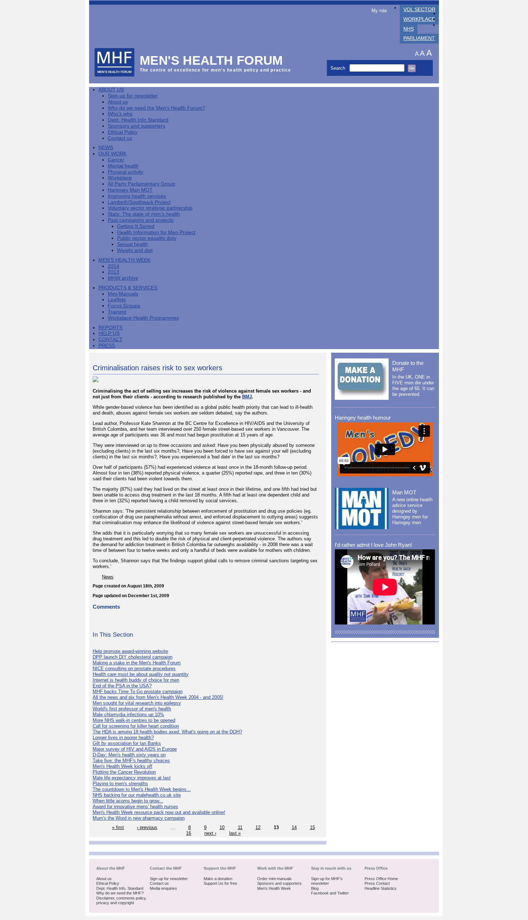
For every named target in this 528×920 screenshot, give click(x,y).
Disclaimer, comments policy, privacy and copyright (121, 900)
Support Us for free (220, 883)
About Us (111, 89)
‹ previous (147, 827)
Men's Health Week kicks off (122, 766)
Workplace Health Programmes (143, 318)
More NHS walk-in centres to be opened (134, 720)
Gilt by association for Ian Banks (127, 743)
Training (117, 312)
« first (118, 827)
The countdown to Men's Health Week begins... (142, 789)
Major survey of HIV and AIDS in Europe (135, 749)
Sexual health (132, 244)
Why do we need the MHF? (120, 893)
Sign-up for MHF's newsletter (327, 881)
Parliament (419, 38)
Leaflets (117, 299)
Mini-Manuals (123, 294)
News (105, 147)
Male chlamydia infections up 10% (128, 714)
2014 (113, 266)
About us (118, 102)
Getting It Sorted (135, 226)
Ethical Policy (123, 132)
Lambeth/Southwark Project (139, 202)
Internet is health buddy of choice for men (136, 680)
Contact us (120, 138)
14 (294, 827)
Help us (109, 333)
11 (240, 827)
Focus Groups (124, 305)
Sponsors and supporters (136, 126)
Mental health (123, 166)
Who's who (120, 113)
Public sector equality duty (146, 238)
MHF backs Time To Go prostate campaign (137, 691)
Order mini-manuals (274, 878)
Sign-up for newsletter (133, 96)
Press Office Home (381, 878)
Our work (112, 153)
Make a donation (218, 878)
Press (106, 345)
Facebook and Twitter (330, 893)
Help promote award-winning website (130, 651)
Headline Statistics (381, 888)
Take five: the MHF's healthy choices (131, 760)
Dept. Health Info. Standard (119, 888)
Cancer (116, 160)
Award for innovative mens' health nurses (135, 806)
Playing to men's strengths (120, 783)
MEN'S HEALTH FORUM (211, 60)
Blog (315, 888)
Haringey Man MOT (130, 190)
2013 (113, 272)
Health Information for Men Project (156, 232)
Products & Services (127, 287)
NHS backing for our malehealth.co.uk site (137, 795)
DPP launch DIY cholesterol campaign (132, 657)
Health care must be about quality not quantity (141, 674)
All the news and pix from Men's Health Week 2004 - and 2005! (158, 697)
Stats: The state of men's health (144, 214)
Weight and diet (135, 250)
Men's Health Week (124, 260)
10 (221, 827)
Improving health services (137, 196)
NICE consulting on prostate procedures (134, 668)
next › (210, 833)
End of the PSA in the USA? (122, 685)
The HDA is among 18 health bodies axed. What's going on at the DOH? (167, 731)
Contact (110, 339)
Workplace (419, 19)
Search (338, 68)
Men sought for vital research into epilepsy (137, 703)
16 (188, 833)
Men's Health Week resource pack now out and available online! (159, 812)
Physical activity (125, 172)
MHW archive (123, 278)
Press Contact (377, 883)
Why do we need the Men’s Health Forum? (156, 108)
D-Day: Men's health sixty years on (129, 754)
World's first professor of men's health (132, 708)
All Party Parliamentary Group (141, 184)
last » (235, 833)
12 (257, 827)
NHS (408, 29)
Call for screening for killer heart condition (136, 726)
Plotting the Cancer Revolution (124, 772)
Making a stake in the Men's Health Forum (137, 662)
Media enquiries (163, 888)
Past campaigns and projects (140, 220)
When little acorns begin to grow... (128, 801)
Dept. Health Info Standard (138, 120)
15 (312, 827)
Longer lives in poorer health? (123, 737)
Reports (110, 327)
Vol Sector (419, 9)
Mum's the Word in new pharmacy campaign (139, 818)
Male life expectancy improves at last (132, 778)
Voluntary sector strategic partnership (150, 208)
